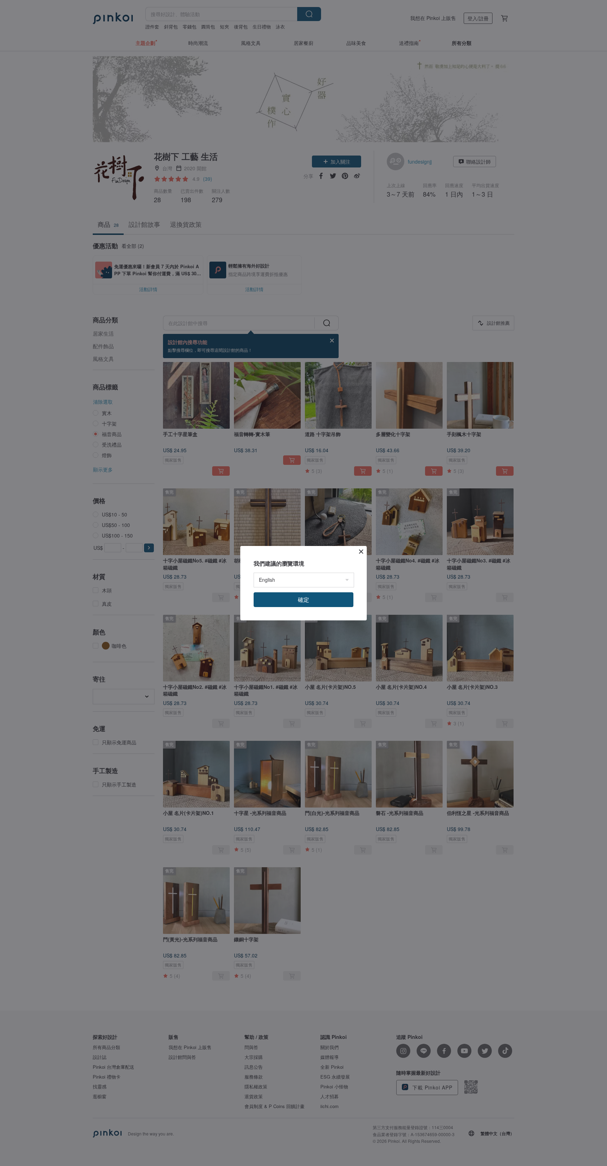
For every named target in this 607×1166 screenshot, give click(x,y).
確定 (303, 599)
